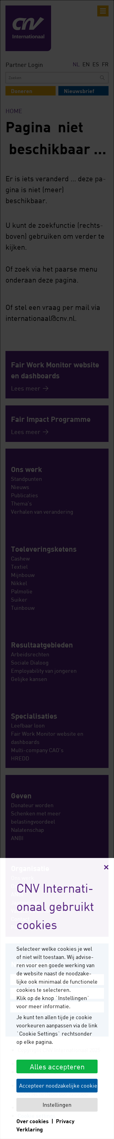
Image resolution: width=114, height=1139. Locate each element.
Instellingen (57, 1104)
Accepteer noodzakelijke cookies (58, 1085)
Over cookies (32, 1121)
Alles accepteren (57, 1066)
